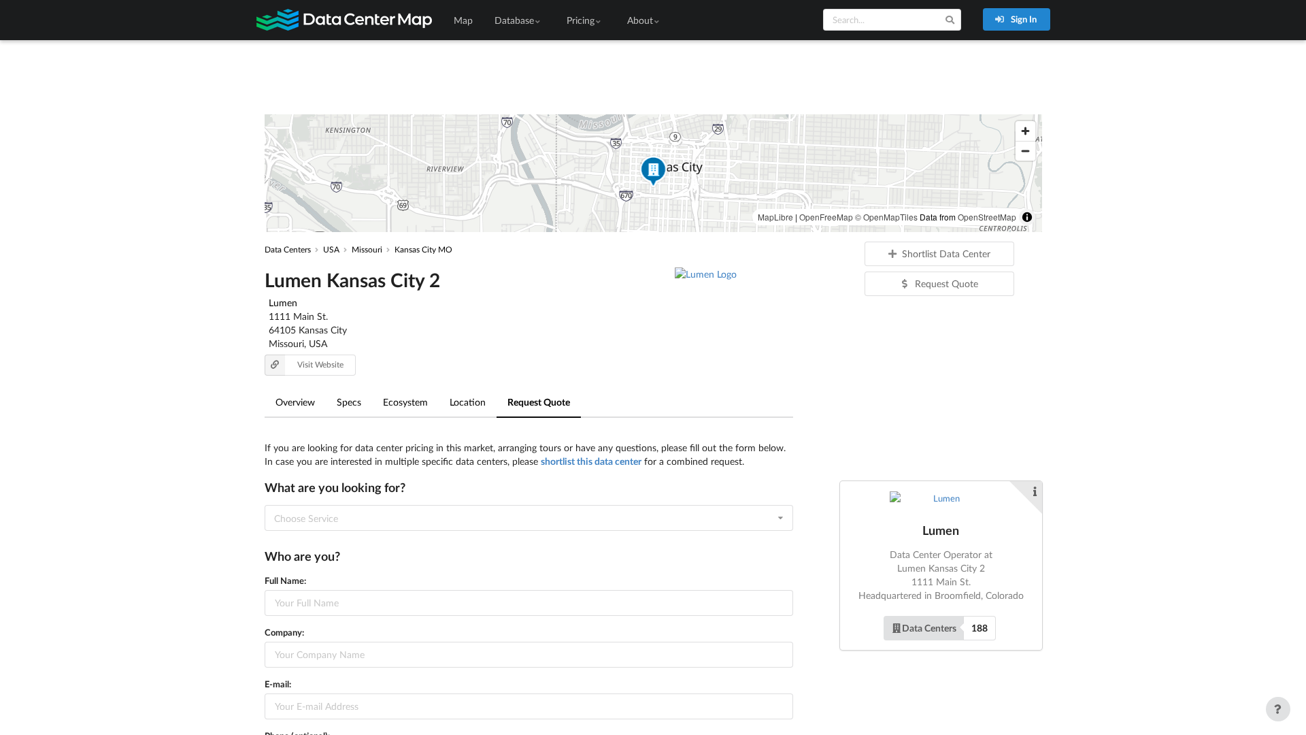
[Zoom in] (1025, 131)
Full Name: (285, 580)
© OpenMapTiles (886, 217)
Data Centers (929, 628)
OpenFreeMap (826, 217)
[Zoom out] (1025, 151)
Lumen (283, 302)
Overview (295, 402)
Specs (349, 402)
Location (468, 402)
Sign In (1023, 19)
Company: (284, 632)
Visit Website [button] (320, 364)
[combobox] (529, 518)
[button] (653, 173)
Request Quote (538, 402)
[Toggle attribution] (1027, 217)
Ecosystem (405, 402)
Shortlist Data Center (946, 253)
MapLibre (775, 217)
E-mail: (278, 684)
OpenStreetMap (987, 217)
